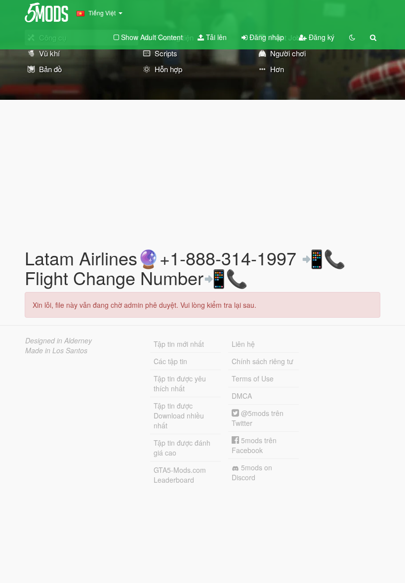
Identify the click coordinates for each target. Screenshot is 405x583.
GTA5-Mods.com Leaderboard (180, 475)
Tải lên (215, 37)
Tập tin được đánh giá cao (182, 448)
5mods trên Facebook (254, 445)
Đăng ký (320, 37)
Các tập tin (170, 361)
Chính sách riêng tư (262, 361)
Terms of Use (253, 378)
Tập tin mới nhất (179, 344)
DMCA (242, 396)
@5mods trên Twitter (258, 418)
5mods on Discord (252, 472)
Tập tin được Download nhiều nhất (179, 415)
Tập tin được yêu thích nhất (180, 383)
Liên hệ (243, 344)
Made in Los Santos (56, 350)
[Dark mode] (352, 37)
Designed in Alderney (58, 340)
